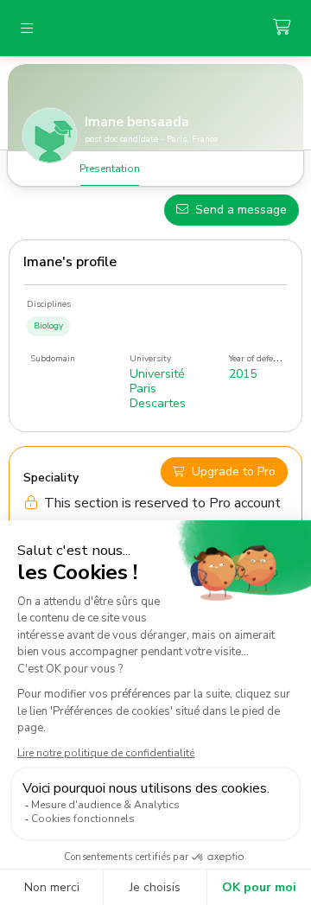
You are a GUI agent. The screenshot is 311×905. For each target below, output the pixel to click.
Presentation (109, 168)
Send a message (241, 209)
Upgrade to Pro (234, 471)
